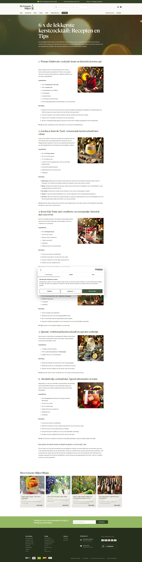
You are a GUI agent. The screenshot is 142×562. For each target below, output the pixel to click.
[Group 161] (118, 7)
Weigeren (49, 291)
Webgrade (114, 558)
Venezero (48, 398)
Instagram (65, 540)
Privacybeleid (85, 558)
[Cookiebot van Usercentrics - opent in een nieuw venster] (96, 270)
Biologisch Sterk (29, 540)
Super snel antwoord (87, 540)
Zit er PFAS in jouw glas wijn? (57, 496)
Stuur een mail (86, 545)
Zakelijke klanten (48, 543)
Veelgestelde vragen (49, 540)
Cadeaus (28, 549)
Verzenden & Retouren (49, 542)
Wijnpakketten (29, 547)
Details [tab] (71, 274)
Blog (45, 549)
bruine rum (49, 87)
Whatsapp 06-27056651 (88, 539)
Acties (27, 551)
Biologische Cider (29, 543)
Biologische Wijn (29, 538)
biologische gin (49, 231)
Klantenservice (47, 538)
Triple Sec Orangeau (64, 296)
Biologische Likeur (30, 542)
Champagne (62, 352)
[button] (23, 13)
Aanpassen (70, 291)
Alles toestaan (92, 291)
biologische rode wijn (52, 84)
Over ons (46, 545)
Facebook (65, 538)
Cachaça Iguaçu (50, 153)
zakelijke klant (110, 546)
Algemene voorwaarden (75, 558)
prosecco (54, 352)
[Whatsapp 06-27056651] (81, 539)
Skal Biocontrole (48, 547)
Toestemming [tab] (48, 274)
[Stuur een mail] (81, 546)
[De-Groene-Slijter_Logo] (26, 7)
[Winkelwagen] (121, 7)
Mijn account (47, 551)
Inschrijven (102, 522)
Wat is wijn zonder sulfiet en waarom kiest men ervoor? (82, 497)
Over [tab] (93, 274)
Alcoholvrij (28, 545)
